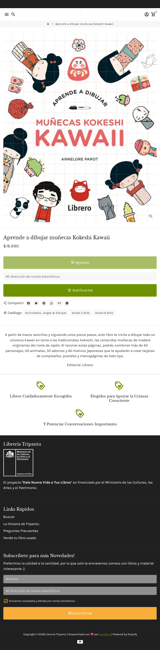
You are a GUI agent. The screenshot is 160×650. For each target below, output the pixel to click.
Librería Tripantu (56, 634)
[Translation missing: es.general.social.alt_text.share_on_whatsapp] (52, 303)
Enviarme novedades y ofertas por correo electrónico (42, 600)
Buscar (9, 517)
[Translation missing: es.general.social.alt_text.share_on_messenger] (67, 303)
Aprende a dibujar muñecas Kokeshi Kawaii (84, 23)
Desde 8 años (104, 312)
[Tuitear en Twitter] (36, 303)
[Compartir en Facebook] (28, 303)
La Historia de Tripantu (21, 524)
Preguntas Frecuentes (20, 531)
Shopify (132, 634)
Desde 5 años (81, 312)
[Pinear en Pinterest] (44, 303)
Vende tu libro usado (19, 538)
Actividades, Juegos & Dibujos (45, 312)
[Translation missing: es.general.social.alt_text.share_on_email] (59, 303)
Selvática (105, 634)
